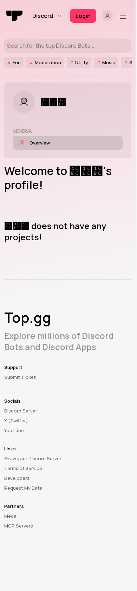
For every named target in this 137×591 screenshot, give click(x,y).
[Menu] (124, 15)
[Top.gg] (15, 16)
